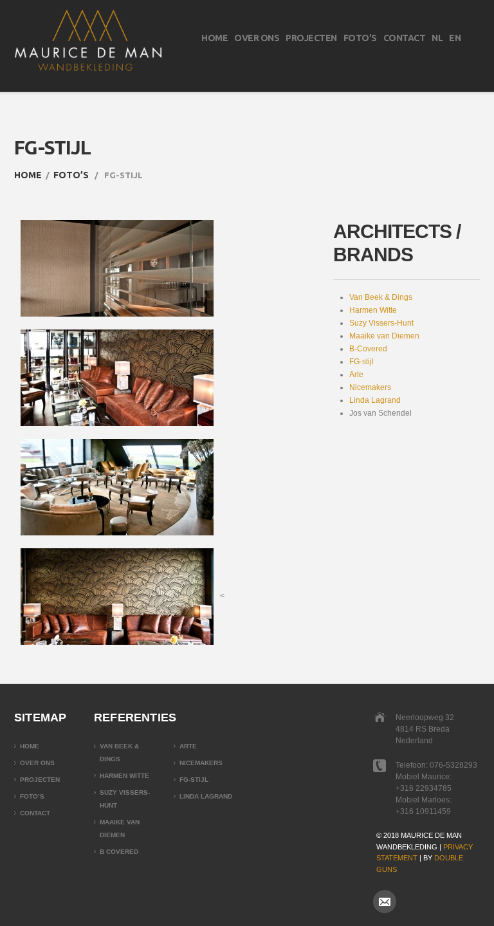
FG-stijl (361, 361)
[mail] (384, 901)
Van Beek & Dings (380, 297)
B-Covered (368, 348)
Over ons (256, 38)
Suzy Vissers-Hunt (381, 323)
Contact (404, 38)
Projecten (311, 38)
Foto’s (360, 38)
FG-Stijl (193, 779)
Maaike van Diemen (384, 335)
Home (214, 38)
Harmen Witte (373, 310)
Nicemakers (370, 387)
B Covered (119, 851)
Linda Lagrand (375, 400)
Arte (356, 374)
